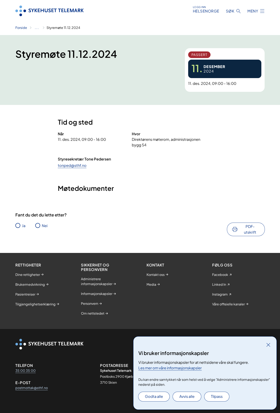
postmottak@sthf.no (31, 388)
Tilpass (217, 396)
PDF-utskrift (250, 229)
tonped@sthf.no (72, 165)
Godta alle (154, 396)
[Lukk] (268, 344)
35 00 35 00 (25, 370)
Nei (45, 225)
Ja (23, 225)
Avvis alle (187, 396)
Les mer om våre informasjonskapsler (170, 367)
